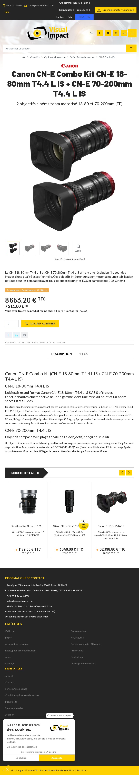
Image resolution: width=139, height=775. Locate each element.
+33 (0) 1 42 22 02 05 (18, 595)
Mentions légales (14, 708)
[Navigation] (132, 33)
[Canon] (69, 65)
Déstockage (77, 657)
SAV (70, 16)
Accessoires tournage (16, 644)
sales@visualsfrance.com (41, 5)
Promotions (82, 9)
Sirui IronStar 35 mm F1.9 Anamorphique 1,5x (38, 526)
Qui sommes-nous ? (69, 2)
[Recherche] (131, 48)
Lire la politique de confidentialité (22, 747)
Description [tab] (61, 354)
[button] (7, 769)
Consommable (78, 631)
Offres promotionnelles (83, 663)
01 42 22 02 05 (14, 5)
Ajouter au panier (42, 323)
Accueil (9, 675)
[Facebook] (100, 33)
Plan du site (11, 701)
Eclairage (10, 663)
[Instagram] (116, 33)
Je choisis (21, 757)
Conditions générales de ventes (22, 695)
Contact (60, 16)
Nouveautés (65, 9)
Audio (8, 657)
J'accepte (56, 757)
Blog (86, 2)
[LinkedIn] (124, 33)
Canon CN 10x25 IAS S (111, 526)
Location (84, 16)
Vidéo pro (10, 631)
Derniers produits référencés (86, 644)
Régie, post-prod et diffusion (20, 650)
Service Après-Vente (16, 688)
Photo (8, 637)
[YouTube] (108, 33)
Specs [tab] (83, 354)
